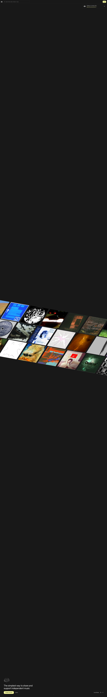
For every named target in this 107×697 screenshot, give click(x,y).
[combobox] (17, 1)
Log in (104, 1)
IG (100, 692)
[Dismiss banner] (104, 6)
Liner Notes (96, 692)
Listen (16, 692)
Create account (8, 692)
